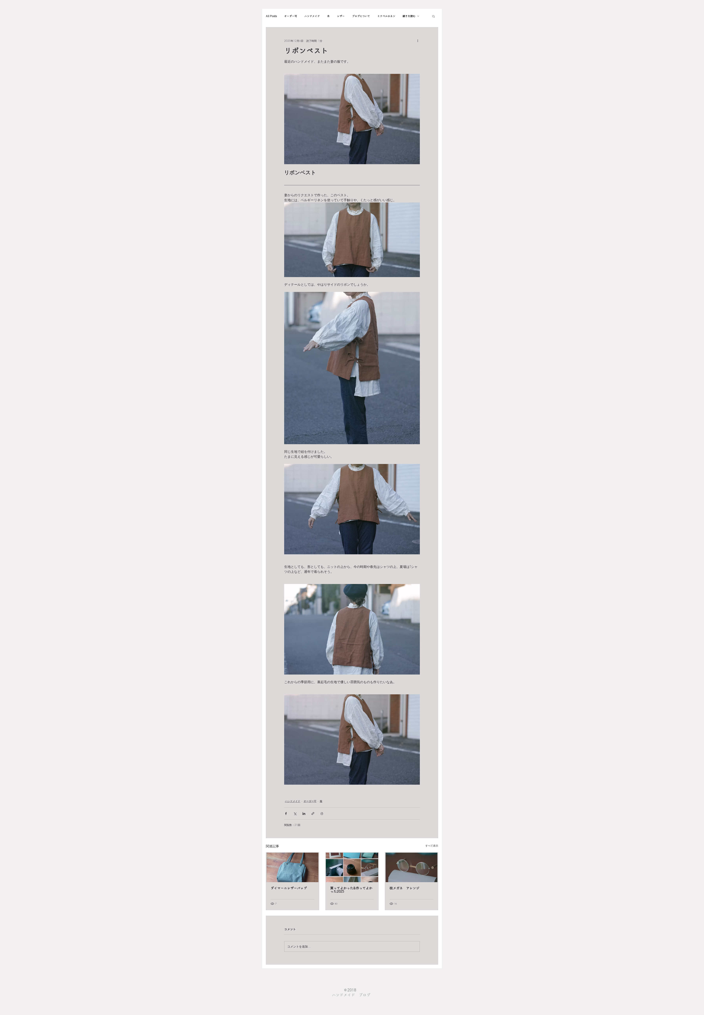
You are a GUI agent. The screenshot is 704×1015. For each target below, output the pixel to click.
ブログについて (361, 16)
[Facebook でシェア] (286, 813)
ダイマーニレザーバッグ (289, 888)
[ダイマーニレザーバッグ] (292, 867)
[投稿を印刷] (322, 813)
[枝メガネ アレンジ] (411, 867)
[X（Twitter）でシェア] (295, 813)
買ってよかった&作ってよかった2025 (351, 890)
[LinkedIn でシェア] (304, 813)
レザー (341, 16)
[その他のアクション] (417, 40)
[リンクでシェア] (313, 813)
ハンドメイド (312, 16)
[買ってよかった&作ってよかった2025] (352, 867)
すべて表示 (431, 845)
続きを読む (409, 16)
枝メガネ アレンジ (404, 888)
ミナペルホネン (386, 16)
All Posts (271, 16)
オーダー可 (290, 16)
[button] (433, 16)
